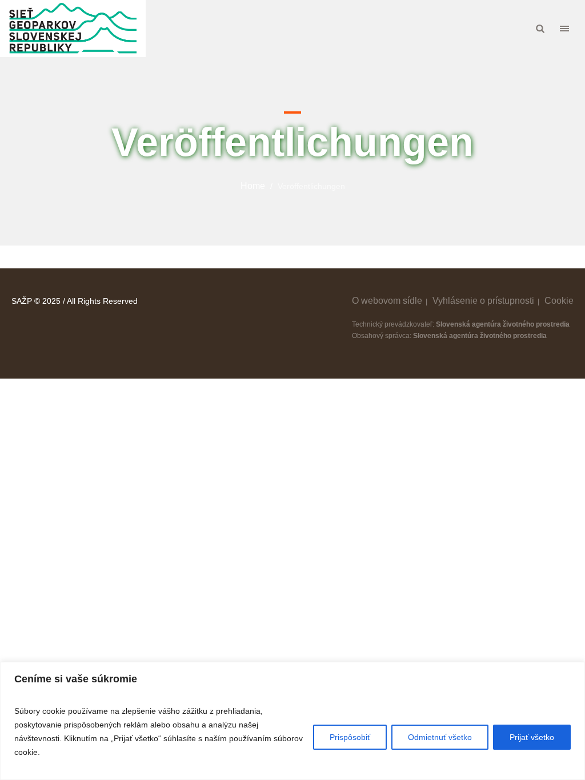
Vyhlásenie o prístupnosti (483, 300)
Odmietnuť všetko (440, 737)
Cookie (559, 300)
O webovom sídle (387, 300)
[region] (292, 721)
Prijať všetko (532, 737)
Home (253, 186)
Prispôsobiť (350, 737)
